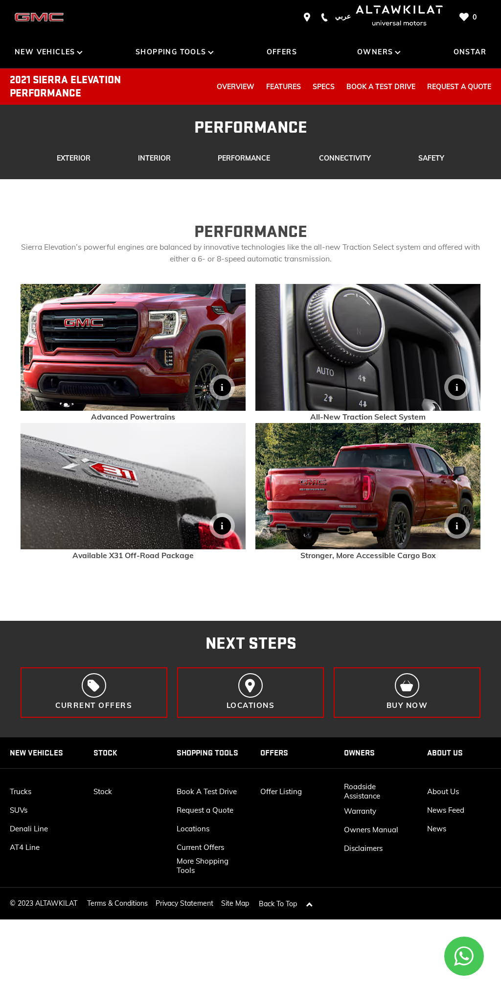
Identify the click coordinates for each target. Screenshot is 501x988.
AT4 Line (25, 847)
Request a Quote (205, 810)
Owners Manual (371, 829)
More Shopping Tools (202, 865)
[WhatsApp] (464, 956)
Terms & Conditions (117, 903)
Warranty (360, 811)
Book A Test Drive (207, 791)
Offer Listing (281, 791)
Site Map (235, 903)
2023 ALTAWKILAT (47, 903)
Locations (193, 828)
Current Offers (200, 847)
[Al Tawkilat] (39, 17)
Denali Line (29, 828)
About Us (443, 791)
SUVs (18, 810)
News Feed (445, 810)
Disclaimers (363, 848)
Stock (102, 791)
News (436, 828)
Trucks (20, 791)
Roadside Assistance (362, 791)
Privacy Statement (184, 903)
